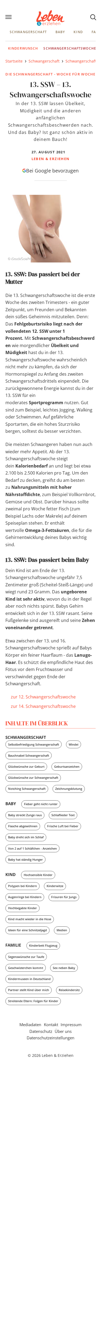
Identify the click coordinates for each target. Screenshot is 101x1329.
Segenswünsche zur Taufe (26, 957)
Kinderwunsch (23, 48)
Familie (13, 945)
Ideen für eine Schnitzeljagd (27, 930)
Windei (73, 744)
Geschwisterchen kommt (25, 968)
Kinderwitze (55, 886)
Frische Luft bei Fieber (62, 826)
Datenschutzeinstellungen (50, 1037)
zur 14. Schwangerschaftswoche (43, 706)
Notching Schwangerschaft (27, 789)
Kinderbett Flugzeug (43, 945)
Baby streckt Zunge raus (25, 815)
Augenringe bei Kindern (24, 897)
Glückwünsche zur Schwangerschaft (33, 778)
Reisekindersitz (69, 990)
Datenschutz (40, 1031)
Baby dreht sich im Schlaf (26, 837)
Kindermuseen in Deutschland (29, 979)
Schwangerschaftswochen (71, 48)
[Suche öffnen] (93, 17)
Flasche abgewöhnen (22, 826)
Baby (60, 32)
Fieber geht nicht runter (41, 804)
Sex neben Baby (64, 968)
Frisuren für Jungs (63, 897)
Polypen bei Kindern (22, 886)
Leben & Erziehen (50, 18)
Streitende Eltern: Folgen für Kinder (33, 1001)
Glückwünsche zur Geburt (26, 766)
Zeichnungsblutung (68, 789)
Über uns (63, 1031)
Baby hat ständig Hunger (25, 859)
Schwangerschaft (28, 32)
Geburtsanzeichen (66, 766)
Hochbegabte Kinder (22, 908)
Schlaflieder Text (63, 815)
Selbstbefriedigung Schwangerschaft (33, 744)
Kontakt (51, 1024)
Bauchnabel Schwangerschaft (28, 755)
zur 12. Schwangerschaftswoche (43, 697)
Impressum (71, 1024)
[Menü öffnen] (9, 17)
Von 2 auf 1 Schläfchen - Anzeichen (32, 848)
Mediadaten (30, 1024)
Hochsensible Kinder (38, 875)
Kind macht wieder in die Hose (29, 919)
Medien (62, 930)
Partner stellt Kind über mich (28, 990)
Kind (78, 32)
